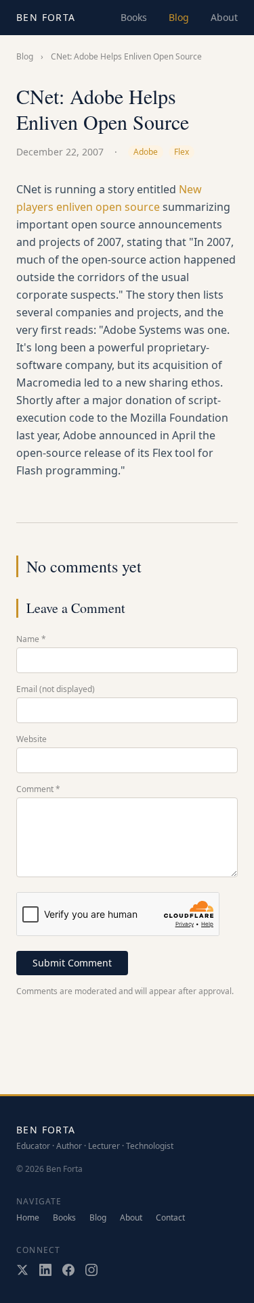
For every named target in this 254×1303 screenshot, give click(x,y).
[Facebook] (68, 1270)
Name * (31, 639)
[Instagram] (91, 1270)
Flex (181, 151)
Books (134, 17)
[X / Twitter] (22, 1270)
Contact (170, 1217)
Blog (179, 17)
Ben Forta (46, 17)
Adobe (145, 151)
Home (27, 1217)
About (224, 17)
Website (31, 739)
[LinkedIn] (45, 1270)
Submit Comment (72, 962)
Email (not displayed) (55, 689)
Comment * (38, 789)
